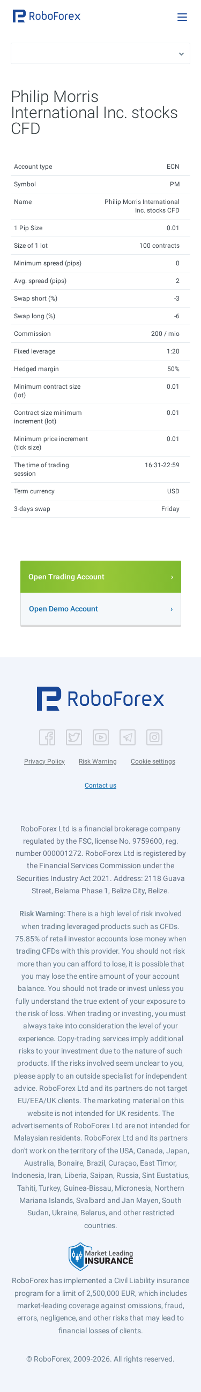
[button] (46, 16)
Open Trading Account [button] (66, 576)
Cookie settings (153, 761)
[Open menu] (182, 17)
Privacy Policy (44, 761)
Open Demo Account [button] (63, 608)
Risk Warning (98, 761)
